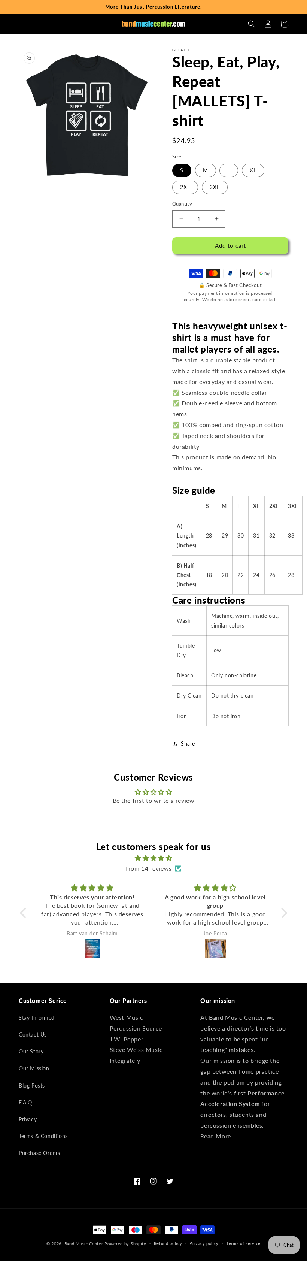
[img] (154, 858)
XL (253, 170)
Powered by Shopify (125, 1243)
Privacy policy (204, 1243)
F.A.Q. (26, 1102)
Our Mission (34, 1068)
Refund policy (168, 1243)
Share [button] (188, 743)
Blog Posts (32, 1085)
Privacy (28, 1119)
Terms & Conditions (43, 1136)
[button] (22, 24)
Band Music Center (83, 1243)
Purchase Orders (39, 1153)
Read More (215, 1136)
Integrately (125, 1060)
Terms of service (243, 1243)
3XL (215, 187)
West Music (126, 1017)
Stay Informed (37, 1017)
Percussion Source (136, 1028)
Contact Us (33, 1034)
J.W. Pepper (127, 1039)
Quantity (182, 204)
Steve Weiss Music (136, 1049)
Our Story (31, 1051)
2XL (185, 187)
